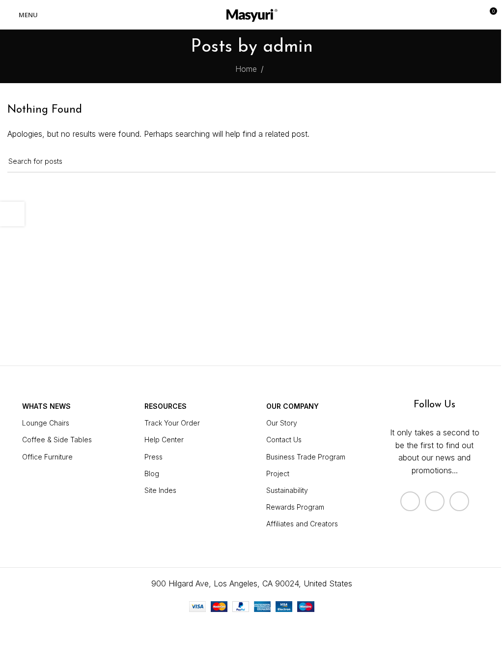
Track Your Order (172, 423)
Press (153, 457)
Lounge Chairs (45, 423)
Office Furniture (47, 457)
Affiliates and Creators (302, 523)
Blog (151, 473)
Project (277, 473)
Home (246, 69)
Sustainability (287, 490)
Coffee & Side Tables (57, 439)
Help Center (164, 439)
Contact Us (284, 439)
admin (288, 47)
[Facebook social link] (410, 501)
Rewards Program (295, 507)
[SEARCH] (484, 161)
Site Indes (160, 490)
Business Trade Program (305, 457)
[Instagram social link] (435, 501)
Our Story (281, 423)
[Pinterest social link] (459, 501)
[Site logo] (251, 14)
